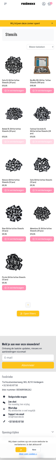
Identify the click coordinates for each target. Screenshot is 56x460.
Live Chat (43, 15)
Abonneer (28, 365)
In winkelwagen (15, 90)
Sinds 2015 (50, 15)
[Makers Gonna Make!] (28, 4)
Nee (34, 449)
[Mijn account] (43, 4)
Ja (21, 449)
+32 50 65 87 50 (10, 385)
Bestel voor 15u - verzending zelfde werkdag (29, 14)
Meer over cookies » (28, 454)
